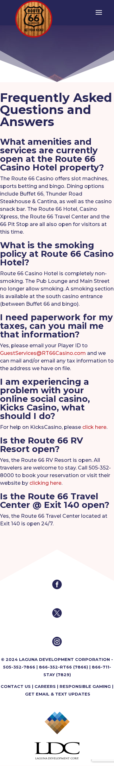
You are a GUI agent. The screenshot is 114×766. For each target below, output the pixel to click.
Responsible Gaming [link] (85, 686)
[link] (34, 19)
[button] (99, 16)
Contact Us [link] (16, 686)
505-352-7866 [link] (19, 667)
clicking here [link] (45, 483)
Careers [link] (45, 686)
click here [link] (94, 427)
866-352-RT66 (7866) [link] (63, 667)
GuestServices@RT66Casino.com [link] (43, 353)
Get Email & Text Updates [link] (57, 694)
